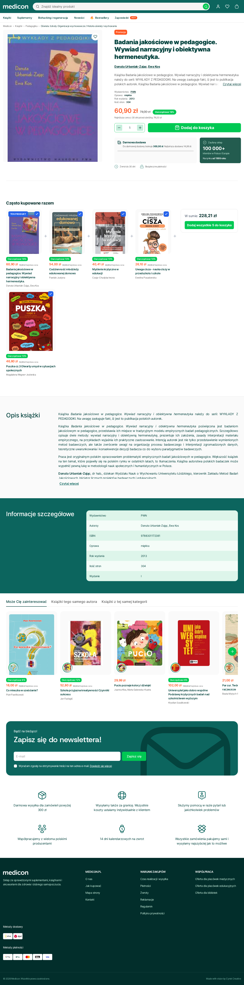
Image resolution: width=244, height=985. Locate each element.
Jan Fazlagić (66, 698)
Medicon (7, 26)
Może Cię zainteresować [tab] (26, 602)
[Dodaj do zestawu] (37, 214)
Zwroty (144, 892)
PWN (133, 91)
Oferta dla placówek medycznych (215, 879)
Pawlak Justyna (57, 277)
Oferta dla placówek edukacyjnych (215, 885)
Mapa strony (92, 892)
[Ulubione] (227, 6)
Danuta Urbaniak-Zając (130, 66)
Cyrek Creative (233, 978)
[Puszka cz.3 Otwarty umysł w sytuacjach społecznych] (31, 322)
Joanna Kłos (120, 689)
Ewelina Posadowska (145, 277)
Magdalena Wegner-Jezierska (21, 374)
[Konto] (218, 6)
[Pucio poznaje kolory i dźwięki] (139, 643)
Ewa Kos (154, 66)
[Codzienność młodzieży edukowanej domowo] (67, 233)
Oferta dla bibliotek (206, 892)
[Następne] (232, 651)
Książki (18, 26)
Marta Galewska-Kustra (139, 689)
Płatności (145, 885)
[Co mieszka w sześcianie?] (31, 647)
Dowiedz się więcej (101, 766)
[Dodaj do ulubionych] (95, 36)
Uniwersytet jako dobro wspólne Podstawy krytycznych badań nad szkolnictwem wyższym (188, 694)
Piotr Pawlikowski (15, 694)
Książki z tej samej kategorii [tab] (124, 602)
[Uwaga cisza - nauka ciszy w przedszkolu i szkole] (153, 234)
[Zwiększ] (140, 128)
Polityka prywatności (152, 913)
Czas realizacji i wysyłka (154, 879)
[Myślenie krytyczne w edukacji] (110, 233)
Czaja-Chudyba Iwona (103, 277)
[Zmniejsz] (119, 128)
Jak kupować (93, 885)
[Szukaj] (206, 6)
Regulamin (146, 906)
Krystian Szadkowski (178, 702)
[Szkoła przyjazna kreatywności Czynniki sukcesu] (85, 643)
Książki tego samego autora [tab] (74, 602)
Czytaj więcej (232, 84)
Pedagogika (31, 26)
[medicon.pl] (15, 6)
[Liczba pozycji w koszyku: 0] (237, 6)
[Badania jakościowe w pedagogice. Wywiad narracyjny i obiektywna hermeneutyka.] (24, 234)
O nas (88, 879)
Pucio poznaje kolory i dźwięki (132, 685)
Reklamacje (147, 899)
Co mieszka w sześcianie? (22, 690)
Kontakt (89, 899)
